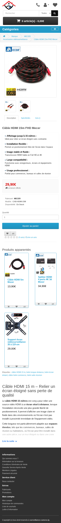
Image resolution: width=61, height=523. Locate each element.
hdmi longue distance (35, 372)
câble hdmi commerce (17, 375)
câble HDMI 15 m (18, 372)
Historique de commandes (12, 504)
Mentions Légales (9, 470)
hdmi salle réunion (34, 375)
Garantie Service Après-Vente (14, 467)
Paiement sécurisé (9, 473)
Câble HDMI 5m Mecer (16, 280)
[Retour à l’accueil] (8, 5)
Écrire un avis (31, 237)
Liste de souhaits (9, 506)
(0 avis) (21, 237)
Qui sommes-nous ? (10, 458)
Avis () (37, 118)
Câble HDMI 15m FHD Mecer (45, 39)
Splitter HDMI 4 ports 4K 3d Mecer (45, 279)
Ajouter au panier (30, 226)
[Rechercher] (54, 13)
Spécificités (25, 118)
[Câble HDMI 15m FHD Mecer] (30, 71)
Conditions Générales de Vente (14, 464)
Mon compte (7, 501)
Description (11, 118)
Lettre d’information (10, 509)
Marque (15, 36)
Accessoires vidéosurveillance (15, 39)
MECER (27, 36)
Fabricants (6, 490)
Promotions (6, 493)
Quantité (5, 213)
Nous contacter (8, 481)
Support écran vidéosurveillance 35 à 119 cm (17, 342)
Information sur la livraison (12, 461)
